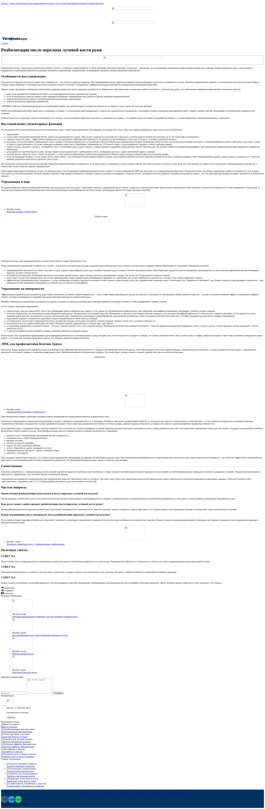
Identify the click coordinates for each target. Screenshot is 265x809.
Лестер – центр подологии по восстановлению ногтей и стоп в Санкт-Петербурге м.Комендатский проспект (52, 3)
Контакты (153, 793)
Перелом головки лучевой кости (22, 212)
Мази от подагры (9, 727)
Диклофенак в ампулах (12, 751)
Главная (85, 793)
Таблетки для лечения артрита (21, 776)
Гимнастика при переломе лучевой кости (26, 412)
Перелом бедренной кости (24, 672)
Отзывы (139, 793)
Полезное (168, 793)
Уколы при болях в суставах (14, 737)
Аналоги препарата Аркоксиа (21, 766)
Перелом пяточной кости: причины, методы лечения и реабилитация (44, 616)
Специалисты (123, 793)
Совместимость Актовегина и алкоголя (25, 786)
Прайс (181, 793)
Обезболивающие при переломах (16, 732)
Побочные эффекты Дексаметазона (17, 746)
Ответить (11, 717)
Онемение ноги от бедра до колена (17, 756)
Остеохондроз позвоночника (20, 771)
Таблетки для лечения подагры (15, 742)
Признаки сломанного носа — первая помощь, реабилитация (35, 544)
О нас (97, 793)
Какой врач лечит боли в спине (21, 781)
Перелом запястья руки (23, 654)
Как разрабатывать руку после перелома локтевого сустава (40, 635)
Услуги (108, 793)
